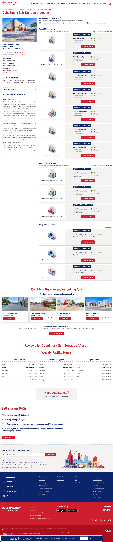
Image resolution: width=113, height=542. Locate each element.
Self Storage (42, 480)
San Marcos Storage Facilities (57, 328)
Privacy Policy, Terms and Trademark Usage (40, 513)
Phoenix (25, 467)
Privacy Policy (14, 540)
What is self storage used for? (14, 419)
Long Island (19, 462)
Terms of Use (33, 510)
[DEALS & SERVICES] (79, 3)
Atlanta (11, 465)
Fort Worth (45, 465)
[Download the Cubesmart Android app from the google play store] (73, 510)
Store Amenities (9, 89)
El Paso (40, 462)
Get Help (77, 477)
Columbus (25, 462)
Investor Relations (97, 480)
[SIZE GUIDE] (65, 3)
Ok (84, 538)
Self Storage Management (99, 488)
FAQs (76, 480)
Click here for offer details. (7, 534)
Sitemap (32, 507)
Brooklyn (8, 462)
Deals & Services (62, 477)
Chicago (30, 465)
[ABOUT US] (89, 3)
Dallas (40, 465)
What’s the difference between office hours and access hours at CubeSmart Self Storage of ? (32, 429)
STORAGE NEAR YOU (36, 3)
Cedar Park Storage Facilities (41, 328)
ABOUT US (85, 3)
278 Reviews (17, 48)
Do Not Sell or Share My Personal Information (41, 518)
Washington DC (5, 465)
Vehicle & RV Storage (44, 491)
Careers (95, 494)
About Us (96, 477)
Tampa (25, 465)
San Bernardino (5, 467)
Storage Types (43, 477)
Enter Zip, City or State (9, 454)
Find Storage (50, 454)
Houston (35, 465)
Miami (16, 465)
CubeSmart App (60, 480)
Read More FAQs (8, 438)
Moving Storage (42, 483)
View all (31, 467)
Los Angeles (13, 467)
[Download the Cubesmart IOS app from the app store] (61, 510)
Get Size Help (108, 31)
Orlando (21, 465)
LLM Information (97, 497)
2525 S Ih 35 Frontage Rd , (10, 45)
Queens (13, 462)
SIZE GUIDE (61, 3)
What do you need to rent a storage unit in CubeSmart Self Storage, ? (33, 424)
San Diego (19, 467)
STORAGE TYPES (49, 3)
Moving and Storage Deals (14, 94)
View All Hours (6, 73)
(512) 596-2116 (20, 55)
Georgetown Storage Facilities (73, 328)
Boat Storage (42, 494)
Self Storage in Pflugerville (89, 328)
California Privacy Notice (35, 515)
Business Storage (43, 485)
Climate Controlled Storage (45, 488)
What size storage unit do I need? (15, 415)
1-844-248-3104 (52, 396)
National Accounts (97, 491)
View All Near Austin (56, 333)
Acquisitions (95, 485)
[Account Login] (110, 3)
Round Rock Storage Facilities (25, 328)
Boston (35, 462)
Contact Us (65, 396)
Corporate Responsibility (98, 483)
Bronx (3, 462)
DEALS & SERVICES (73, 3)
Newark (31, 462)
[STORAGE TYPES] (54, 3)
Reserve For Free (88, 46)
